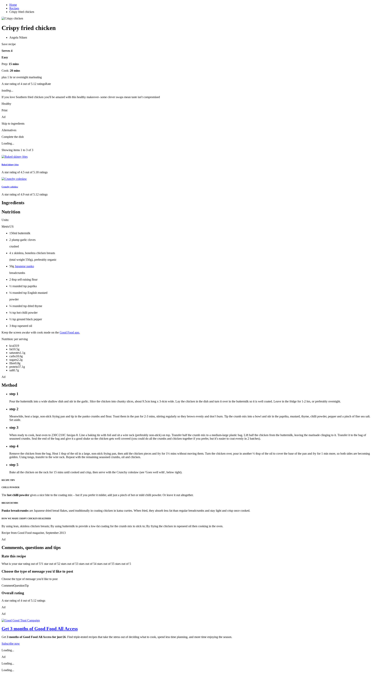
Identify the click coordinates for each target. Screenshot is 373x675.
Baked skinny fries (10, 164)
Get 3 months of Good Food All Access (40, 628)
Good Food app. (70, 332)
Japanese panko (24, 266)
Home (13, 4)
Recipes (14, 8)
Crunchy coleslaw (10, 187)
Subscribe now (11, 643)
